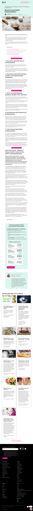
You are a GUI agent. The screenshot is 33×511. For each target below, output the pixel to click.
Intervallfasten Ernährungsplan (6, 467)
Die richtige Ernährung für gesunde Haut (23, 389)
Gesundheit (20, 6)
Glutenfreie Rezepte (19, 472)
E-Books (3, 486)
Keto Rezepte (19, 463)
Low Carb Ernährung (26, 6)
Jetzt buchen (11, 267)
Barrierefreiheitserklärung (12, 505)
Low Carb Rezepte (19, 464)
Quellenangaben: (10, 219)
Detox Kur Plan (4, 468)
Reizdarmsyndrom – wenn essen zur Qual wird (8, 361)
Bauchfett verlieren (4, 472)
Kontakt (3, 494)
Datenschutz (7, 505)
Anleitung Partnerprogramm (20, 495)
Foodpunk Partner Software (20, 496)
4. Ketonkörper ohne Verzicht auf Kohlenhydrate (13, 53)
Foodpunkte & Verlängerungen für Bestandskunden (23, 490)
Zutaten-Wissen (6, 317)
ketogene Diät (8, 142)
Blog (17, 500)
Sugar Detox (20, 323)
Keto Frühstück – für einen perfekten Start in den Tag (23, 361)
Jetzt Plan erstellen (24, 2)
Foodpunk (3, 483)
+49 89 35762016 (4, 496)
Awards (3, 490)
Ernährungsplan (22, 143)
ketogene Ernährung (16, 144)
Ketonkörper (17, 87)
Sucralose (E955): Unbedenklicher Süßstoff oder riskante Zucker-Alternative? (23, 308)
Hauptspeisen (19, 473)
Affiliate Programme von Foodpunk (21, 494)
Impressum (3, 505)
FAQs (18, 486)
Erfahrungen (19, 498)
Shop (18, 501)
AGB (24, 505)
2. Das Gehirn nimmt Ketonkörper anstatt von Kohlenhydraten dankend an (17, 50)
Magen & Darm (5, 374)
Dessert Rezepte (19, 469)
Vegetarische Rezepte (20, 468)
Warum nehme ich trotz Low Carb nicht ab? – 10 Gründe (24, 339)
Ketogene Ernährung (8, 6)
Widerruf (22, 505)
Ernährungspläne (4, 461)
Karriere (18, 485)
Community (3, 491)
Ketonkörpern (23, 80)
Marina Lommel (4, 489)
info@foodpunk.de (4, 497)
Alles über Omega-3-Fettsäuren (7, 389)
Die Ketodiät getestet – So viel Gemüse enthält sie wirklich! (8, 307)
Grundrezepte (19, 481)
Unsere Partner (19, 491)
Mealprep (18, 478)
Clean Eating (20, 322)
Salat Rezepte (19, 467)
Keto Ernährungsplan (4, 464)
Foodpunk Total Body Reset (5, 477)
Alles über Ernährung (15, 6)
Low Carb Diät (4, 469)
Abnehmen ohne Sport (5, 473)
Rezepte (18, 461)
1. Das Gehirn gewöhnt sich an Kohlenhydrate (13, 49)
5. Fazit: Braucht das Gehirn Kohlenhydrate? (13, 54)
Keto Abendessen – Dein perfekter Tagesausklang (8, 339)
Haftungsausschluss (18, 505)
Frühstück (18, 477)
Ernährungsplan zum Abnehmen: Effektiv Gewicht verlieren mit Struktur (8, 420)
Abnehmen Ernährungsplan (5, 463)
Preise (3, 485)
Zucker (24, 323)
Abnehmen (5, 435)
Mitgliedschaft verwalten (20, 489)
